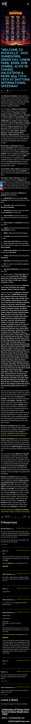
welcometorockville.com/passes (16, 435)
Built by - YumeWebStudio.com (13, 718)
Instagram (27, 511)
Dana (3, 550)
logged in (12, 704)
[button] (28, 4)
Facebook (18, 511)
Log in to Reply (4, 544)
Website (6, 511)
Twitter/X (12, 511)
